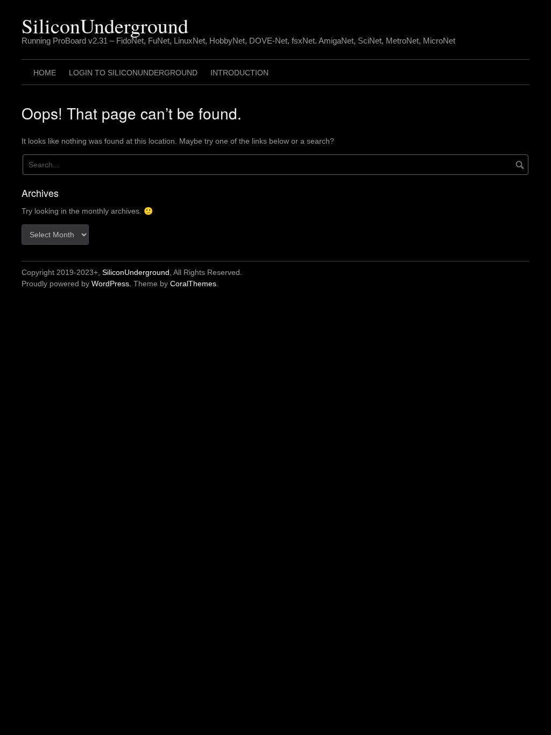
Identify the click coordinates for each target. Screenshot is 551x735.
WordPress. (111, 283)
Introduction (239, 72)
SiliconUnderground (105, 25)
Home (44, 72)
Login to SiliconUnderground (133, 72)
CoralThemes (193, 283)
